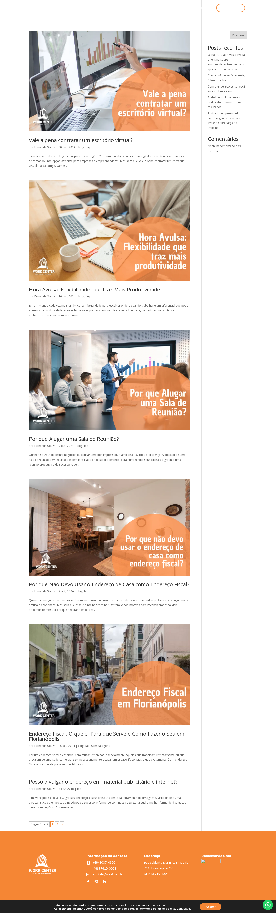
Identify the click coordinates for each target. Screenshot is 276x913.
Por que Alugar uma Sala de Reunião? (74, 438)
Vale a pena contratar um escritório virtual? (81, 140)
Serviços (124, 8)
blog (81, 147)
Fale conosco (202, 8)
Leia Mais (183, 908)
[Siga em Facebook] (88, 882)
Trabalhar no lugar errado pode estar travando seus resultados (224, 102)
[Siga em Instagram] (96, 882)
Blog (170, 8)
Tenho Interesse (230, 8)
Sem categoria (100, 746)
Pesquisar (238, 35)
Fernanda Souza (44, 147)
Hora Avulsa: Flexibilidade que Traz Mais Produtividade (94, 289)
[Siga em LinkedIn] (104, 882)
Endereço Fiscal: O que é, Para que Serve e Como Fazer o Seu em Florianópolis (106, 736)
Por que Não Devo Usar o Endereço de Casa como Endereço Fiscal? (109, 584)
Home (109, 8)
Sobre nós (142, 8)
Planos (158, 8)
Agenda (183, 8)
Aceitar (210, 906)
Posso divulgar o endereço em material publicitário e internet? (103, 781)
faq (88, 147)
